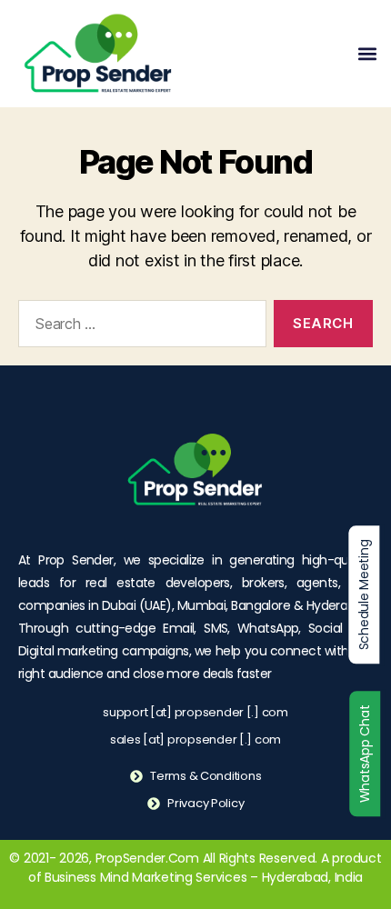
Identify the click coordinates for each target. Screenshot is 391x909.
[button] (367, 54)
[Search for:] (138, 327)
